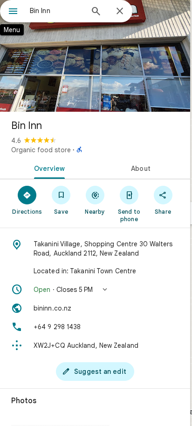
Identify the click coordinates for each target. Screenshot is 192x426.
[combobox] (56, 10)
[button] (95, 289)
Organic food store (41, 150)
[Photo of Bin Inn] (95, 56)
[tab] (47, 167)
